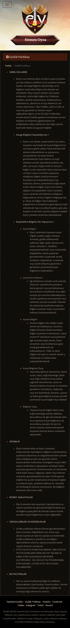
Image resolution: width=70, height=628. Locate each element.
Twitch (40, 605)
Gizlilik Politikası (33, 601)
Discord (49, 605)
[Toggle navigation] (7, 4)
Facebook (57, 601)
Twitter (21, 605)
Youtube (46, 601)
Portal (8, 65)
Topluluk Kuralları (14, 601)
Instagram (31, 605)
